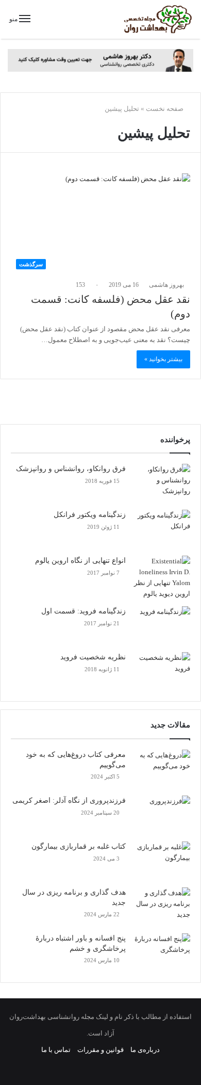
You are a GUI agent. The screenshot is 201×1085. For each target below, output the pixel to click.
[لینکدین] (106, 1067)
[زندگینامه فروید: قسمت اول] (161, 625)
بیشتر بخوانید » (163, 359)
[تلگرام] (69, 1067)
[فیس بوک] (131, 1067)
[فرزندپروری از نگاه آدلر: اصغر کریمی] (161, 815)
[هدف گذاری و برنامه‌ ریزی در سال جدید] (161, 906)
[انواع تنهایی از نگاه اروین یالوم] (161, 577)
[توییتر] (119, 1067)
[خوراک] (57, 1067)
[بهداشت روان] (157, 19)
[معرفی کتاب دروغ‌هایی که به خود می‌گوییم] (161, 769)
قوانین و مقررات (100, 1050)
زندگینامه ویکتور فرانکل (90, 515)
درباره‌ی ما (145, 1050)
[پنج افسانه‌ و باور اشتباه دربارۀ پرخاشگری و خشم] (161, 952)
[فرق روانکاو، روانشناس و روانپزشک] (161, 483)
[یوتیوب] (94, 1067)
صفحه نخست (165, 108)
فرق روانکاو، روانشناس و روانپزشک (71, 469)
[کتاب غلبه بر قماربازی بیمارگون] (161, 860)
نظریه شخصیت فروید (93, 657)
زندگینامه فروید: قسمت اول (83, 611)
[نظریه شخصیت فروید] (161, 671)
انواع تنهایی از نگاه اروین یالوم (80, 560)
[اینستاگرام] (82, 1067)
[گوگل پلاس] (144, 1067)
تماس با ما (56, 1050)
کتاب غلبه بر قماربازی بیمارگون (78, 846)
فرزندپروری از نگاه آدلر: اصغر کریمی (69, 800)
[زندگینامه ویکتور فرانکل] (161, 529)
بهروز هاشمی (167, 284)
